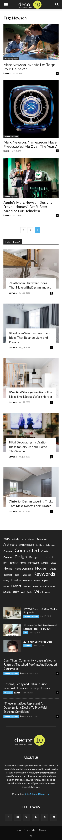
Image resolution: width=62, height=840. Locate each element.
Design (21, 556)
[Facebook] (8, 817)
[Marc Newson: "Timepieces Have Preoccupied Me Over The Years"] (31, 109)
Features (13, 562)
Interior (7, 574)
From (23, 562)
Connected (27, 550)
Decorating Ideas (11, 59)
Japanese (26, 574)
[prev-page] (23, 230)
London (16, 580)
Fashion (27, 645)
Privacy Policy (30, 830)
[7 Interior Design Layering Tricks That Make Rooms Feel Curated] (31, 487)
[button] (5, 4)
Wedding (8, 693)
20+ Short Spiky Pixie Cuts (37, 641)
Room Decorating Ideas (44, 586)
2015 (6, 539)
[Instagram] (17, 817)
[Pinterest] (26, 817)
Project (16, 586)
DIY (5, 563)
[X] (44, 817)
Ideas (52, 568)
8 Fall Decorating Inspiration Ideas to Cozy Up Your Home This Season (28, 446)
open (45, 580)
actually (15, 539)
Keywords (44, 574)
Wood (47, 592)
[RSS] (35, 817)
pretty (6, 586)
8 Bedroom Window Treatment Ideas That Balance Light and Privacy (30, 337)
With (38, 591)
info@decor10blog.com (37, 794)
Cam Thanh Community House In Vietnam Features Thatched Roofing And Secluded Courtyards (30, 664)
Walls (29, 592)
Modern (27, 580)
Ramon (6, 73)
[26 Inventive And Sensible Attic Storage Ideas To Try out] (12, 630)
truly (16, 591)
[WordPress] (53, 817)
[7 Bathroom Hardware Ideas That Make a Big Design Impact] (31, 269)
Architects (10, 544)
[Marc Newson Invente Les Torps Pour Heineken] (31, 42)
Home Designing (24, 568)
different (47, 557)
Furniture (33, 562)
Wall (23, 592)
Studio (7, 591)
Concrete (7, 551)
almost (31, 539)
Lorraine (13, 293)
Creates (7, 557)
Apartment (42, 539)
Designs (34, 557)
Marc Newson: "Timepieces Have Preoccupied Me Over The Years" (30, 144)
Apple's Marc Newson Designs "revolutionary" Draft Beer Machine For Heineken (27, 206)
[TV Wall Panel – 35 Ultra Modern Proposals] (12, 613)
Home (8, 568)
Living (6, 580)
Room (26, 585)
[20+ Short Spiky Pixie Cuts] (12, 646)
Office (37, 580)
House (40, 568)
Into (16, 574)
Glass (53, 563)
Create (44, 551)
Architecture (26, 544)
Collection (50, 545)
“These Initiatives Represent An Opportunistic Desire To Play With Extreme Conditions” (25, 707)
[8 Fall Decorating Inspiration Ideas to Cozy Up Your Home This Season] (31, 432)
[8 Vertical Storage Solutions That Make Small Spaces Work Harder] (31, 378)
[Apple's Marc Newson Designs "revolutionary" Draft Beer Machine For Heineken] (31, 178)
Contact (42, 830)
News (18, 830)
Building (40, 545)
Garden (45, 562)
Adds (24, 539)
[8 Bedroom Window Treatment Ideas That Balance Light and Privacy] (31, 323)
